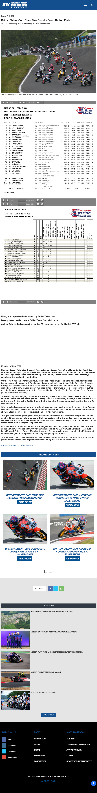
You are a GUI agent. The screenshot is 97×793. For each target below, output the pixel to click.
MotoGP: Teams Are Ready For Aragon (46, 672)
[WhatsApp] (61, 588)
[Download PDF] (38, 102)
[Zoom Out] (20, 102)
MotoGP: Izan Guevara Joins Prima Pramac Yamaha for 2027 (54, 632)
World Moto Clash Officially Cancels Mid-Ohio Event (52, 612)
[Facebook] (50, 588)
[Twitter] (55, 588)
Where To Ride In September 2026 (43, 692)
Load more (48, 715)
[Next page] (7, 102)
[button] (85, 5)
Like (29, 739)
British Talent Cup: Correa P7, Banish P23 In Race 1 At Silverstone (25, 551)
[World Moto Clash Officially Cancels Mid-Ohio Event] (15, 620)
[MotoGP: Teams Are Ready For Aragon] (15, 680)
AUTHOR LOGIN (48, 781)
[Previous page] (3, 102)
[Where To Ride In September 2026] (15, 700)
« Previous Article (8, 445)
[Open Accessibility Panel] (93, 783)
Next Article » (27, 445)
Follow (28, 745)
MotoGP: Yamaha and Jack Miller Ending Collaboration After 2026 (57, 652)
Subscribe (27, 757)
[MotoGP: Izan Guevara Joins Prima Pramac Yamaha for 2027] (15, 640)
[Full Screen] (42, 102)
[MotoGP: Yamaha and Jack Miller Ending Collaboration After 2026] (15, 660)
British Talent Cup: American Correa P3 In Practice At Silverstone (72, 551)
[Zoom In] (24, 102)
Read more (24, 502)
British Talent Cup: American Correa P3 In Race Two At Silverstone (72, 498)
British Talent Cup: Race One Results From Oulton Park (25, 496)
